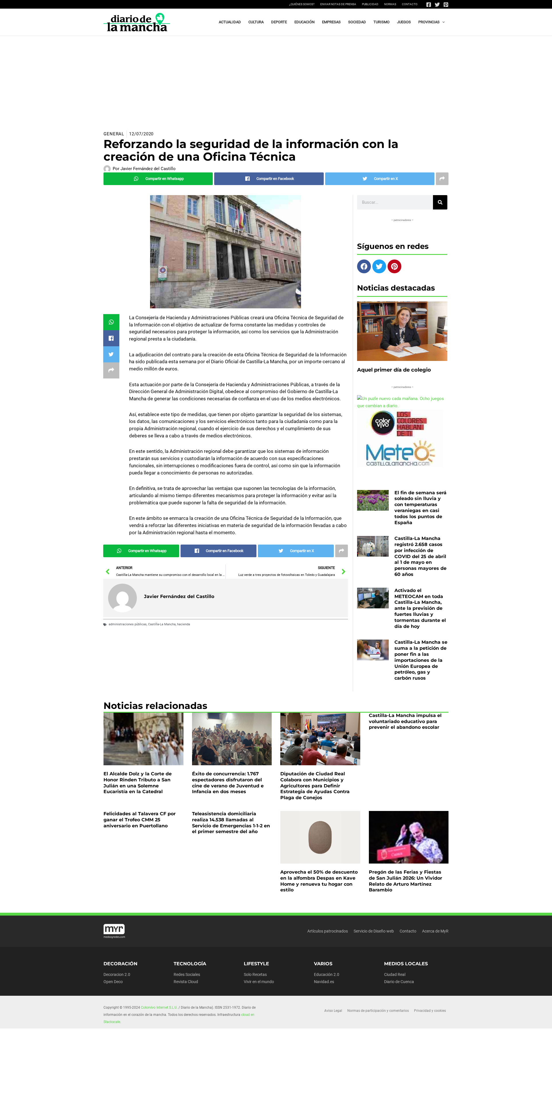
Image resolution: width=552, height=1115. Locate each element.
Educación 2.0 (326, 974)
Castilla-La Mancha (162, 624)
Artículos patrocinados (327, 931)
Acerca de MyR (435, 931)
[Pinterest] (445, 4)
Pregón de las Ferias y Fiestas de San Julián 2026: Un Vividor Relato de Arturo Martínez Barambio (405, 881)
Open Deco (113, 981)
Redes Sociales (187, 974)
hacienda (183, 624)
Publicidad (370, 4)
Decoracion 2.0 (116, 974)
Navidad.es (324, 981)
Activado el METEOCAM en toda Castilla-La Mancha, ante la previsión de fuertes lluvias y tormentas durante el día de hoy (420, 608)
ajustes (287, 1108)
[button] (442, 22)
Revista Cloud (186, 981)
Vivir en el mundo (259, 981)
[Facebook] (428, 4)
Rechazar (365, 1106)
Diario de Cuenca (399, 981)
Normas (390, 4)
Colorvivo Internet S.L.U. (159, 1008)
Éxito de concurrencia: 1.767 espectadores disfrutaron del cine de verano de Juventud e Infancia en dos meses (228, 782)
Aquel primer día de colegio (394, 370)
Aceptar (329, 1106)
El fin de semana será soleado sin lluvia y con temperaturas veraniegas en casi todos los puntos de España (420, 507)
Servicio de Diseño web (374, 931)
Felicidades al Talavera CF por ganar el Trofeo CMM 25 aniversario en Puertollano (139, 819)
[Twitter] (437, 4)
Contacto (409, 4)
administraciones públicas (128, 624)
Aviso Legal (333, 1011)
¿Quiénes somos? (302, 4)
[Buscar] (440, 202)
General (113, 134)
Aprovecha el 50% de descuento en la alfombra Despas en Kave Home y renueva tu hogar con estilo (319, 881)
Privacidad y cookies (430, 1011)
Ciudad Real (394, 974)
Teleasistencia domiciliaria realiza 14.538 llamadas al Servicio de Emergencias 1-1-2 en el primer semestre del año (231, 822)
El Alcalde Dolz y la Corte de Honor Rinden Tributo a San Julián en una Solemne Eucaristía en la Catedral (137, 782)
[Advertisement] (275, 79)
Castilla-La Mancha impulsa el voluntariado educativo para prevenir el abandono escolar (405, 721)
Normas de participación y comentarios (378, 1011)
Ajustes (401, 1106)
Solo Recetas (255, 974)
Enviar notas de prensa (338, 4)
